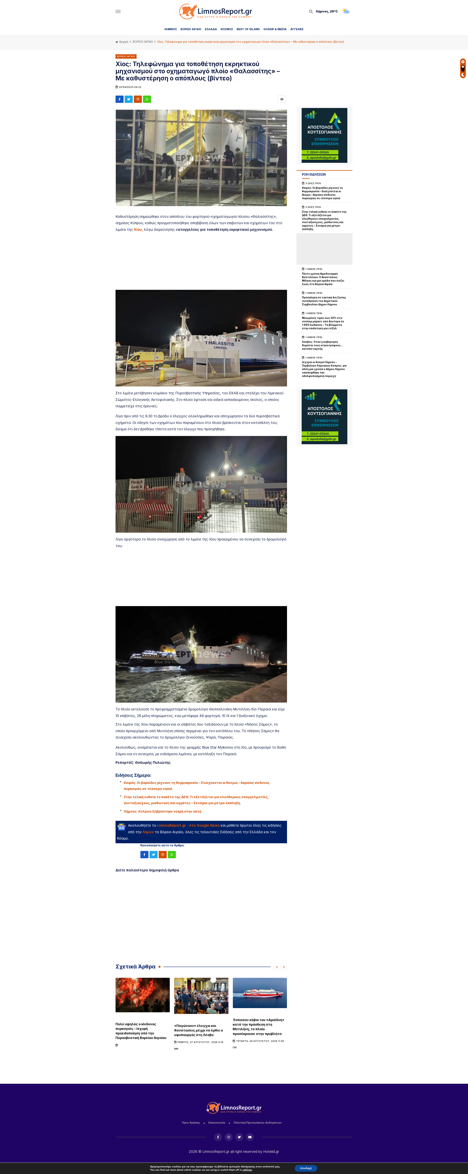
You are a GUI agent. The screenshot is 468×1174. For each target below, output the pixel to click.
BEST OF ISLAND (248, 29)
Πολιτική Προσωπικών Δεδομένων (258, 1122)
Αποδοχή (306, 1168)
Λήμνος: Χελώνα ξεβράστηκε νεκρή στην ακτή (162, 811)
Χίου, (138, 229)
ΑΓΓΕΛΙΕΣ (297, 29)
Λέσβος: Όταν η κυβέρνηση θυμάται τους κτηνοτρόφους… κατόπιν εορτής (322, 345)
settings (247, 1170)
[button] (276, 967)
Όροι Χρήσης (191, 1122)
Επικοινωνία (216, 1122)
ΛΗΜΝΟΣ (170, 29)
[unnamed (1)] (324, 135)
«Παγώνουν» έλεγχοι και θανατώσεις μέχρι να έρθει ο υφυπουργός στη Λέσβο (140, 1030)
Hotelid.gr (271, 1151)
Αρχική (123, 41)
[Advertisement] (201, 260)
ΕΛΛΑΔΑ (211, 29)
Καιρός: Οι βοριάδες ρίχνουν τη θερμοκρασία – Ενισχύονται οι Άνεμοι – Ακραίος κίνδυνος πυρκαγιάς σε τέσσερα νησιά (197, 786)
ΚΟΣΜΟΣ (227, 29)
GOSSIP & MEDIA (275, 29)
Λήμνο (148, 832)
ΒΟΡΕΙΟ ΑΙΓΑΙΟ (191, 29)
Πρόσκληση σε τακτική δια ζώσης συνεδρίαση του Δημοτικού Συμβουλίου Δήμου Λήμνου (324, 301)
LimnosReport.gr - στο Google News (188, 825)
